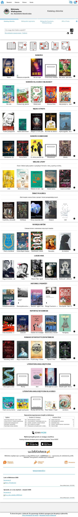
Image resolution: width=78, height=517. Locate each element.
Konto (31, 2)
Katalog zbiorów (9, 21)
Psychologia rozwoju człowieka (11, 425)
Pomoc (24, 2)
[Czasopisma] (55, 50)
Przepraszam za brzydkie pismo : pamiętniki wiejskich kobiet (41, 425)
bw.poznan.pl (7, 480)
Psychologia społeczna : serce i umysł (12, 419)
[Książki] (12, 50)
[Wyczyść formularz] (67, 33)
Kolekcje (24, 33)
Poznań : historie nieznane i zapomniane (60, 424)
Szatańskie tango (55, 422)
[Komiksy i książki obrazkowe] (44, 50)
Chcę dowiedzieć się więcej (30, 515)
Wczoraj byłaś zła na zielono (34, 419)
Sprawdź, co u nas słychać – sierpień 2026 (17, 490)
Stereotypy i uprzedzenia (9, 424)
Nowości (9, 2)
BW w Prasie (65, 21)
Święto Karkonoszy (55, 419)
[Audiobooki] (23, 50)
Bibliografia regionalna (28, 21)
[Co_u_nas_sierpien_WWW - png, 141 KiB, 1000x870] (13, 495)
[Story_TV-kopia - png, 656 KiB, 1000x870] (10, 482)
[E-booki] (33, 50)
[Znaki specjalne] (71, 33)
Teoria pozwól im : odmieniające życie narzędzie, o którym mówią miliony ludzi (45, 421)
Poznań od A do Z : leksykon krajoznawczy (13, 421)
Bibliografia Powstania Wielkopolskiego (46, 22)
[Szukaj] (71, 30)
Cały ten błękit (54, 425)
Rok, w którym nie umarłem (34, 424)
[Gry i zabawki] (66, 50)
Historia (17, 2)
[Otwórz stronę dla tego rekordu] (9, 67)
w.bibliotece (45, 456)
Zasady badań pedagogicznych (11, 422)
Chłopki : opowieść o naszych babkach (36, 422)
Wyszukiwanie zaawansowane (13, 33)
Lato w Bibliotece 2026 (11, 477)
